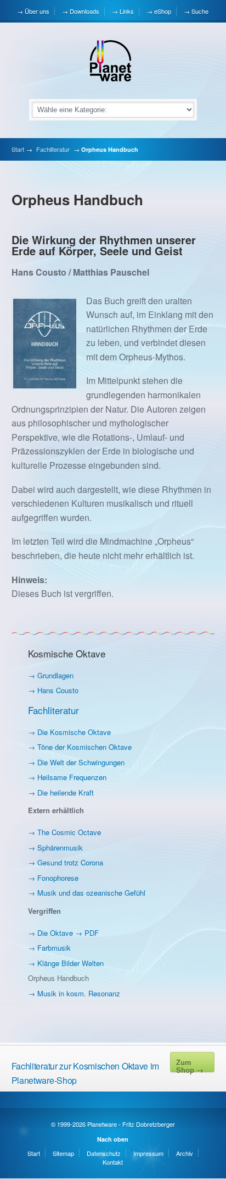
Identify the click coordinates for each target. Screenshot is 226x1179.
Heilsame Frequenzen (71, 777)
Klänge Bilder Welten (70, 963)
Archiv (184, 1153)
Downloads (84, 11)
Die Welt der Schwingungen (81, 762)
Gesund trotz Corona (70, 862)
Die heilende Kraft (65, 792)
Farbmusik (54, 947)
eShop (162, 11)
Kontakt (113, 1162)
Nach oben (112, 1139)
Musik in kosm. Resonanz (78, 993)
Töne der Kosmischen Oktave (84, 747)
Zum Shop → (190, 1064)
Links (127, 11)
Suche (199, 11)
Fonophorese (57, 878)
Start (18, 149)
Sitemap (63, 1153)
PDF (91, 933)
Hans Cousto (57, 690)
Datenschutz (104, 1153)
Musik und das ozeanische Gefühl (91, 892)
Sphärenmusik (60, 847)
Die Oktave (55, 933)
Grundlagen (55, 675)
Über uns (37, 11)
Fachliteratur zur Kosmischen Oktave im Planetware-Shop (86, 1073)
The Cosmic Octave (69, 832)
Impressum (148, 1153)
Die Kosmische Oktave (74, 732)
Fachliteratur (53, 149)
